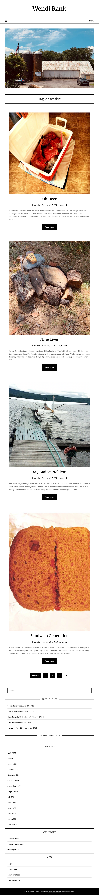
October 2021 (13, 780)
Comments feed (13, 875)
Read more (49, 227)
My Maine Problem (49, 472)
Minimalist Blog (55, 892)
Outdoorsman (13, 839)
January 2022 (12, 764)
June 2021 (11, 802)
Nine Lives (49, 339)
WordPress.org (13, 880)
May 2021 (11, 808)
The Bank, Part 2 (14, 728)
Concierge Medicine (15, 711)
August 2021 (12, 792)
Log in (9, 864)
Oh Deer (49, 199)
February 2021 (13, 824)
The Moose (12, 722)
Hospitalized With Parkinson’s (19, 717)
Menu (91, 21)
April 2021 (11, 813)
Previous (35, 675)
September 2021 (14, 786)
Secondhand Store (14, 706)
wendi (64, 205)
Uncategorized (13, 850)
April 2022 (11, 753)
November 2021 (14, 775)
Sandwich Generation (49, 635)
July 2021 (11, 797)
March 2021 (12, 819)
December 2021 (13, 769)
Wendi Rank (49, 8)
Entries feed (12, 869)
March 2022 (12, 758)
